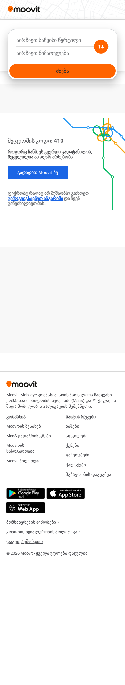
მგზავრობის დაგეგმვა (88, 474)
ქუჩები (72, 445)
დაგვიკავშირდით (24, 541)
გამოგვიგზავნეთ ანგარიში (35, 198)
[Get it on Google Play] (24, 493)
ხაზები (72, 426)
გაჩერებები (77, 455)
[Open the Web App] (24, 507)
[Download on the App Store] (64, 493)
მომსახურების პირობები (31, 522)
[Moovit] (24, 10)
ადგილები (77, 435)
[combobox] (62, 42)
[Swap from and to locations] (101, 47)
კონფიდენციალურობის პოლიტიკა (41, 531)
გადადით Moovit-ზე (37, 172)
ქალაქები (76, 464)
